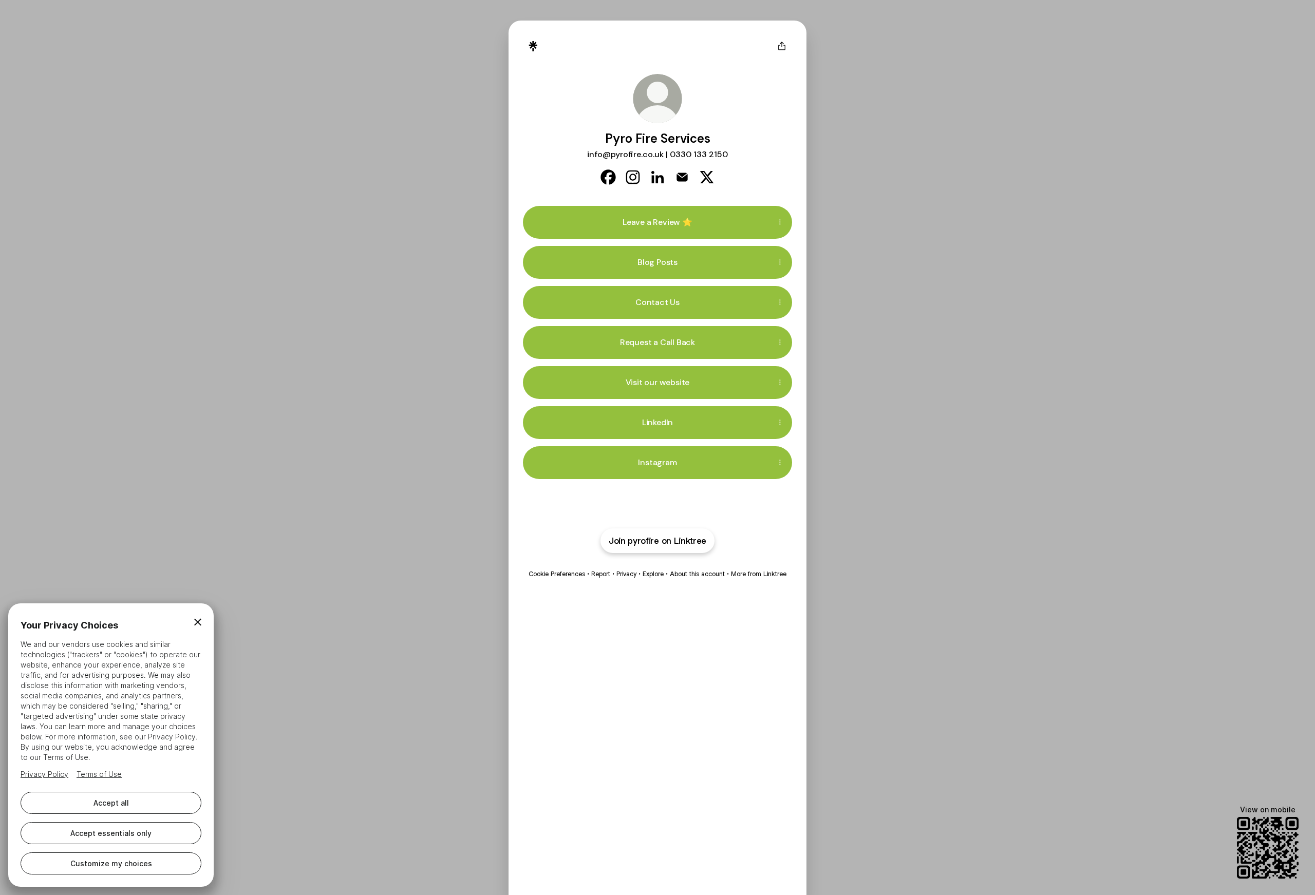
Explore (653, 573)
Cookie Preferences (557, 573)
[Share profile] (782, 46)
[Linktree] (533, 46)
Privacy (626, 573)
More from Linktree (758, 573)
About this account (697, 573)
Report (600, 573)
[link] (608, 177)
